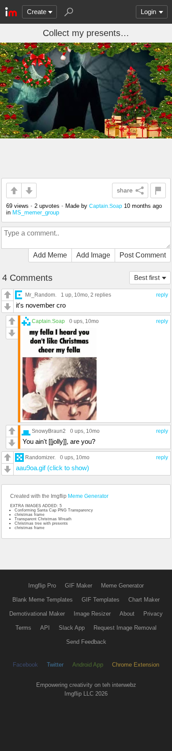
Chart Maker (144, 599)
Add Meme (50, 255)
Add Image (93, 255)
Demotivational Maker (37, 613)
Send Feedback (86, 642)
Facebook (25, 664)
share (125, 190)
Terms (23, 627)
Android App (87, 664)
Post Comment (143, 255)
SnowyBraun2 (49, 431)
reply (162, 295)
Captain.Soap (105, 206)
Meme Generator (88, 496)
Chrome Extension (135, 664)
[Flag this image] (158, 190)
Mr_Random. (40, 294)
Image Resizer (92, 613)
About (127, 613)
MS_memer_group (35, 212)
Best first (147, 277)
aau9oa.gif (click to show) (52, 468)
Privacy (153, 613)
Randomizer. (40, 457)
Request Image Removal (125, 627)
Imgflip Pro (42, 585)
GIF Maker (78, 585)
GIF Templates (101, 599)
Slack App (72, 627)
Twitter (55, 664)
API (45, 627)
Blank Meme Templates (42, 599)
